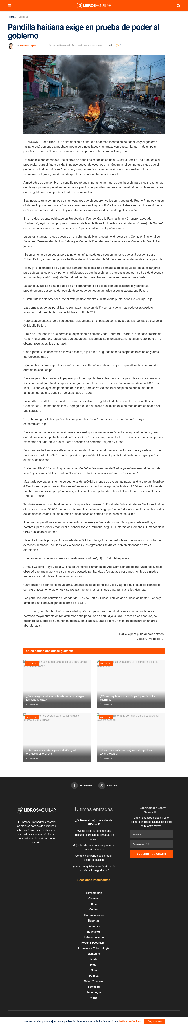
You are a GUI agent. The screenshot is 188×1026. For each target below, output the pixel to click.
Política (94, 975)
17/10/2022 (49, 45)
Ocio (94, 970)
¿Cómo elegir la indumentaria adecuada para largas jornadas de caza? (55, 697)
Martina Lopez (28, 45)
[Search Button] (178, 5)
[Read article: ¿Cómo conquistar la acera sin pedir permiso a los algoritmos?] (130, 684)
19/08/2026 (33, 704)
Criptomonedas (94, 915)
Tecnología (94, 992)
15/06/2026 (106, 704)
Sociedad (23, 16)
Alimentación (94, 893)
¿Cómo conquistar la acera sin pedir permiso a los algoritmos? (127, 697)
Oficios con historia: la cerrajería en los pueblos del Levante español (128, 751)
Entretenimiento (94, 937)
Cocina (93, 909)
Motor (93, 964)
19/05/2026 (106, 758)
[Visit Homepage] (93, 5)
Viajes (94, 997)
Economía (94, 926)
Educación (94, 931)
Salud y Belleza (94, 981)
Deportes (94, 920)
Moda (93, 959)
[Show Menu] (9, 5)
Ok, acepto (155, 1021)
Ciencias (93, 898)
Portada (12, 16)
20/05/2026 (33, 758)
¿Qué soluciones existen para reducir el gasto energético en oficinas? (51, 751)
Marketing (94, 953)
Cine (94, 904)
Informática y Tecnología (93, 948)
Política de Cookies (130, 1021)
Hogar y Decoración (93, 942)
